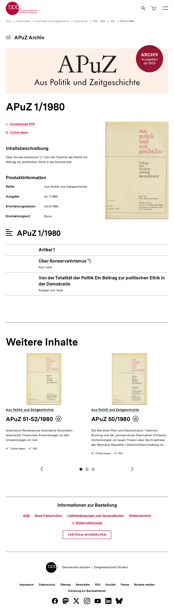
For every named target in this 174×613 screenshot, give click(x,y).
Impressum (27, 584)
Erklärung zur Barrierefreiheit (87, 591)
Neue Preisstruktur (48, 515)
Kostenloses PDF (22, 124)
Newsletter (83, 584)
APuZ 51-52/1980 (29, 419)
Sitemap (65, 584)
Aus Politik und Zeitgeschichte (52, 21)
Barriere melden (144, 584)
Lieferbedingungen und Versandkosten (95, 515)
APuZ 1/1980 (127, 21)
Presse (125, 584)
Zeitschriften (23, 21)
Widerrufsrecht (140, 515)
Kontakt (110, 584)
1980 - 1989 (99, 21)
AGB (26, 515)
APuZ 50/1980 (110, 419)
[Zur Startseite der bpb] (22, 14)
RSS (97, 584)
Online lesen (19, 132)
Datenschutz (47, 584)
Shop (9, 21)
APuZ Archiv (81, 21)
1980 (112, 21)
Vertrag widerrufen (87, 534)
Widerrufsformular (89, 523)
